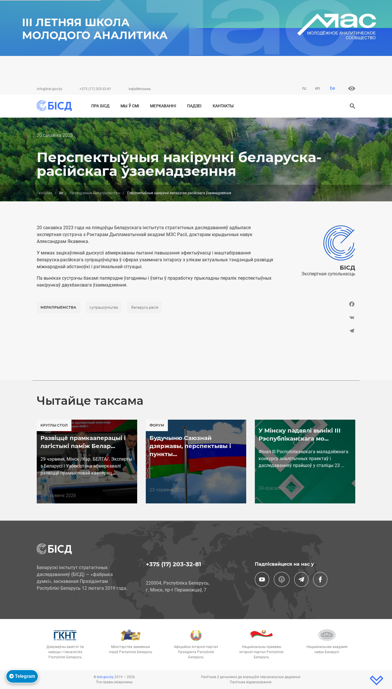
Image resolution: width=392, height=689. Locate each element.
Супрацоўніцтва (104, 307)
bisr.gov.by (105, 677)
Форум (157, 425)
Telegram (24, 676)
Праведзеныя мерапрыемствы (95, 193)
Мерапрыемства (58, 307)
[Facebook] (318, 305)
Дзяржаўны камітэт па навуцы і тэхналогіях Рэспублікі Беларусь (65, 652)
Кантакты (223, 106)
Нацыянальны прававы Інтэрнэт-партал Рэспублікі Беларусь (261, 652)
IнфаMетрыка (140, 89)
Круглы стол (54, 425)
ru (304, 88)
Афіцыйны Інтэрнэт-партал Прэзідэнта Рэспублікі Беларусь (196, 652)
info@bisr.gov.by (49, 89)
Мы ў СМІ (130, 106)
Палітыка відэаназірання (250, 682)
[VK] (318, 317)
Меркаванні (163, 106)
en (317, 88)
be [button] (332, 88)
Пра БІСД (100, 106)
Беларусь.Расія (144, 307)
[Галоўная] (56, 106)
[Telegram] (318, 331)
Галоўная (44, 193)
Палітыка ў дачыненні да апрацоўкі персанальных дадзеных (250, 677)
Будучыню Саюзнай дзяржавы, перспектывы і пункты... (190, 446)
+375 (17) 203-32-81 (95, 89)
